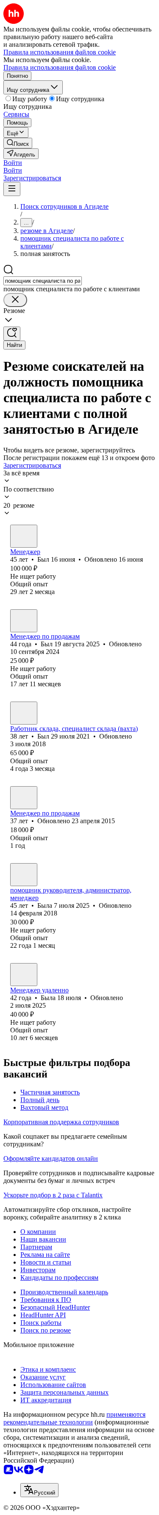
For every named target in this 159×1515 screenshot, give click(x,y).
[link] (17, 143)
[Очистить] (15, 300)
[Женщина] (23, 874)
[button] (12, 162)
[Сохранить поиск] (11, 334)
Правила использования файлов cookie (59, 67)
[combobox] (42, 280)
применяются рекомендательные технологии (74, 1418)
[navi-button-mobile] (11, 189)
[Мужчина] (23, 536)
